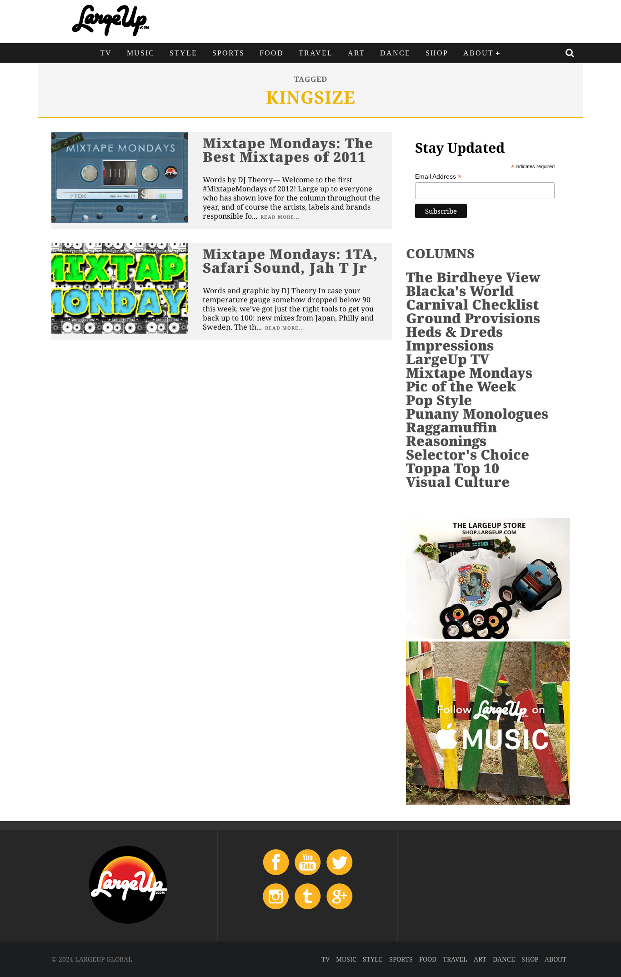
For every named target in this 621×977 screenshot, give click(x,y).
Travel (316, 53)
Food (272, 53)
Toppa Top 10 (452, 468)
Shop (437, 53)
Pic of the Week (461, 386)
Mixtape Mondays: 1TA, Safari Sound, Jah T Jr (290, 261)
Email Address (438, 176)
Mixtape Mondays (469, 372)
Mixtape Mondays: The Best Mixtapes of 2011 (288, 150)
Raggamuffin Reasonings (451, 434)
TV (106, 53)
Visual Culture (458, 481)
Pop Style (439, 400)
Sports (228, 53)
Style (183, 53)
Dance (395, 53)
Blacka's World (460, 290)
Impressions (450, 345)
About (478, 53)
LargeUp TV (447, 359)
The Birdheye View (473, 277)
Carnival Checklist (472, 304)
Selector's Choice (467, 454)
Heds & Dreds (454, 331)
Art (356, 53)
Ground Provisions (473, 318)
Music (141, 53)
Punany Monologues (477, 413)
